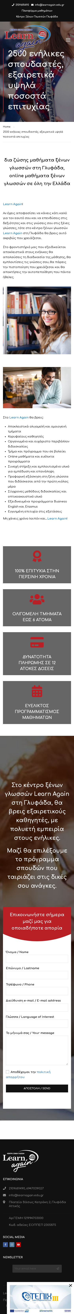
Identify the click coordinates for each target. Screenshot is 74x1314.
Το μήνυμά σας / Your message (30, 1033)
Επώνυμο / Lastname (22, 968)
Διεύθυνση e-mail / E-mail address (33, 1000)
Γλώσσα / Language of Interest (30, 1017)
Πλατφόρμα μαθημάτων (37, 10)
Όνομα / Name (17, 952)
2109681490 (22, 5)
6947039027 (35, 1188)
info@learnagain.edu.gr (49, 5)
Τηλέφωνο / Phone (20, 984)
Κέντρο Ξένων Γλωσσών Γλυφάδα (37, 16)
